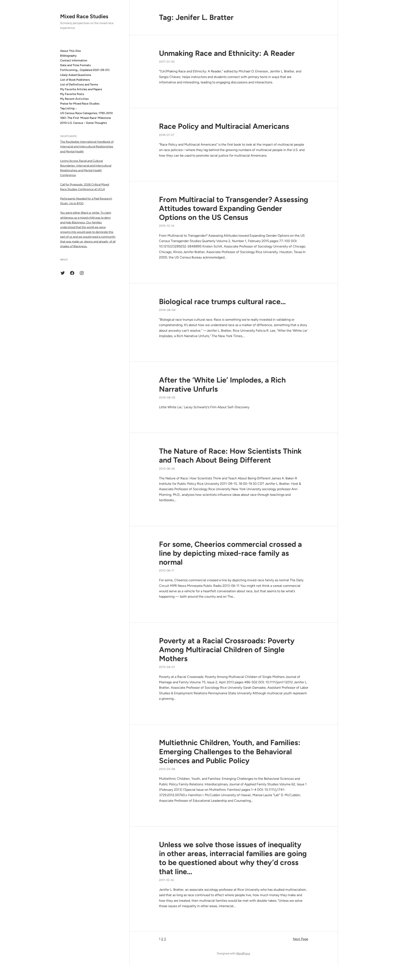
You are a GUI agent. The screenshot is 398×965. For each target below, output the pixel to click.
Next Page (300, 939)
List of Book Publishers (75, 80)
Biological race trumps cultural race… (222, 301)
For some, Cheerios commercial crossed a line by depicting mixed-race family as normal (230, 553)
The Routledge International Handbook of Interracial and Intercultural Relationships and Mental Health (87, 146)
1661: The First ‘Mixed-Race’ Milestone (85, 118)
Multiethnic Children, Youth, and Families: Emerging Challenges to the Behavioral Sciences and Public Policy (229, 751)
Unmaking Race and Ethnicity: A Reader (227, 53)
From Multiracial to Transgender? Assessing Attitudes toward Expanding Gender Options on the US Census (233, 208)
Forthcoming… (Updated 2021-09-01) (84, 70)
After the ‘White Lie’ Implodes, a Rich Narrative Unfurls (222, 384)
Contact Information (73, 60)
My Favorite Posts (72, 94)
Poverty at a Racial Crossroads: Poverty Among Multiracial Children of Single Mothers (227, 649)
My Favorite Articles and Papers (81, 89)
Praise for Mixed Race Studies (80, 103)
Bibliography (68, 55)
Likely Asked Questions (75, 75)
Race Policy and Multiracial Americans (224, 126)
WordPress (243, 953)
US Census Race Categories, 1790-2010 (86, 113)
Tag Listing (67, 108)
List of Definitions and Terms (79, 84)
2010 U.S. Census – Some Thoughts (83, 123)
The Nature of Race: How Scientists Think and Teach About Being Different (230, 455)
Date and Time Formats (75, 65)
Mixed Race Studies (84, 16)
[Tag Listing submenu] (76, 108)
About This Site (70, 51)
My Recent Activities (74, 99)
